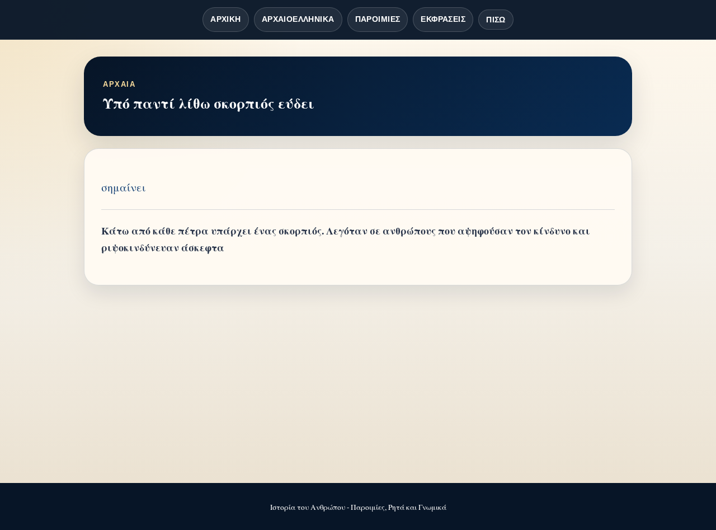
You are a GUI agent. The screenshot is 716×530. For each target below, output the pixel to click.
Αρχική (225, 19)
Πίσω (496, 19)
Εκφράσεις (443, 19)
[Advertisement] (358, 385)
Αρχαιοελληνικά (298, 19)
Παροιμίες (378, 19)
